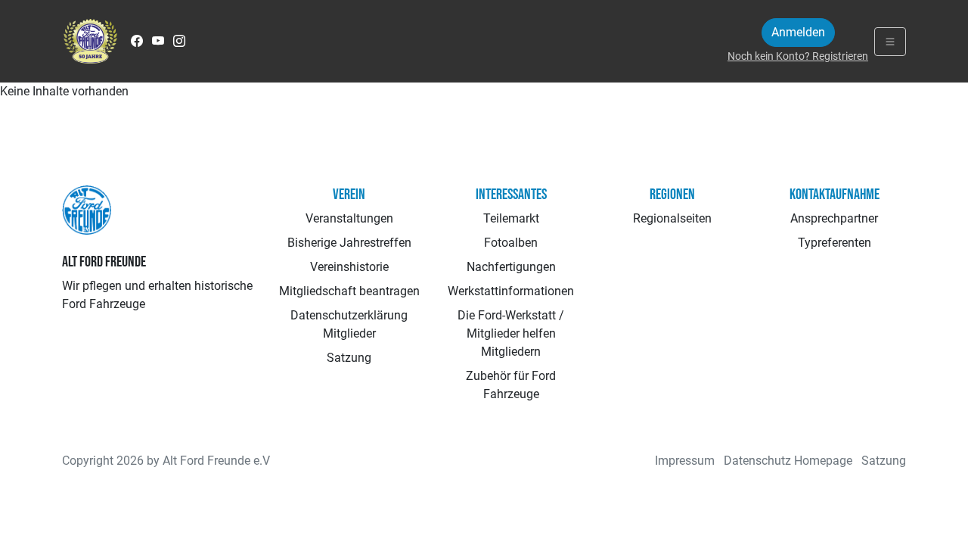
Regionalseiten (672, 218)
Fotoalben (511, 242)
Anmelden (798, 32)
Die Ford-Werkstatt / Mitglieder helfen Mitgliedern (511, 333)
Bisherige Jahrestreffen (349, 242)
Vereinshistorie (349, 267)
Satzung (349, 357)
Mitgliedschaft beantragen (349, 291)
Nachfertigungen (511, 267)
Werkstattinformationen (511, 291)
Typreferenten (834, 242)
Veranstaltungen (349, 218)
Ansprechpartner (834, 218)
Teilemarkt (511, 218)
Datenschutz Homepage (788, 460)
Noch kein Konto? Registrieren (798, 56)
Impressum (685, 460)
